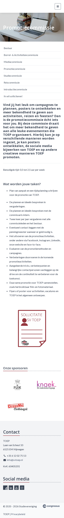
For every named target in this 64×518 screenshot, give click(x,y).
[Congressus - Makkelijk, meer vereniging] (51, 506)
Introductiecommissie (15, 89)
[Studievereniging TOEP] (11, 6)
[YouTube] (16, 487)
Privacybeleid (18, 514)
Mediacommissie (13, 61)
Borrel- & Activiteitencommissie (21, 54)
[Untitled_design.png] (32, 328)
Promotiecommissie (14, 68)
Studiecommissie (13, 75)
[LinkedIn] (11, 487)
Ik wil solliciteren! (13, 96)
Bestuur (8, 48)
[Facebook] (5, 487)
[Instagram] (22, 487)
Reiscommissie (12, 82)
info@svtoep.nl (15, 459)
